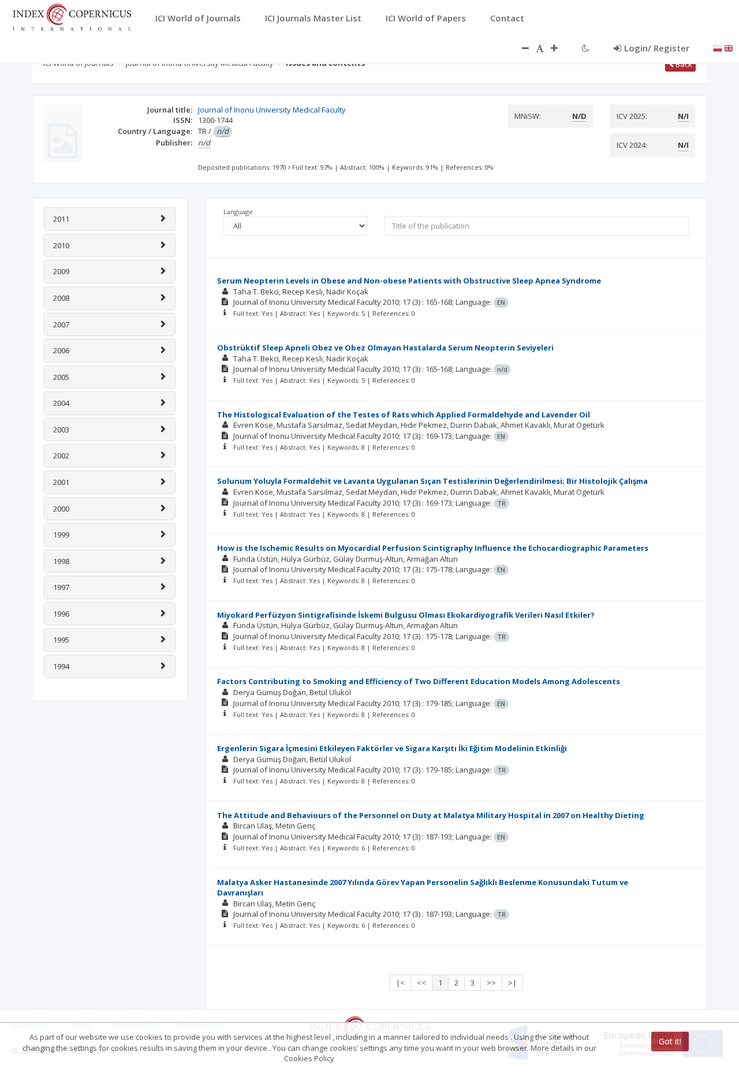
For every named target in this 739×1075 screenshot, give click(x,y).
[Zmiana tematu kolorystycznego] (586, 48)
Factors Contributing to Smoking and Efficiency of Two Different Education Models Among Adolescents (418, 681)
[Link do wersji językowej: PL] (717, 47)
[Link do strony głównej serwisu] (71, 16)
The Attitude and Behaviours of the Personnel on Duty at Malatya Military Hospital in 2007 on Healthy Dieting (430, 815)
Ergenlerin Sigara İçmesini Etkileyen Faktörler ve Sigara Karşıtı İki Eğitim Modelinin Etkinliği (392, 748)
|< (400, 982)
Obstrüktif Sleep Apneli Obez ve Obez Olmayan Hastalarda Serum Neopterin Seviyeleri (385, 347)
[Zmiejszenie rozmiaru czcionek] (519, 48)
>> (491, 982)
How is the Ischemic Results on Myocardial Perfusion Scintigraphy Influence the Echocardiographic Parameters (432, 548)
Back (683, 64)
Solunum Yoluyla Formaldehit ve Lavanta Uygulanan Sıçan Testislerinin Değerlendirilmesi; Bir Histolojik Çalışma (432, 481)
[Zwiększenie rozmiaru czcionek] (560, 48)
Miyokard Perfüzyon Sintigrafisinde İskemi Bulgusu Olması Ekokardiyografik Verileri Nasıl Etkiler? (406, 615)
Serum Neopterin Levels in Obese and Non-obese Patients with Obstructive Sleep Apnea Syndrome (409, 280)
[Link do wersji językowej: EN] (728, 47)
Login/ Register (656, 48)
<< (421, 982)
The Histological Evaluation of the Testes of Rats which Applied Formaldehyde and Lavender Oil (403, 414)
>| (512, 982)
